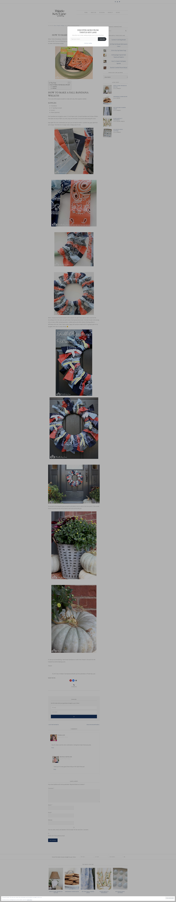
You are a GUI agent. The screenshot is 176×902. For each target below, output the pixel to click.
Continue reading (88, 43)
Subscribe (102, 39)
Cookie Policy (29, 899)
